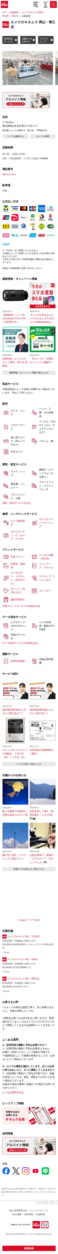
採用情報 (29, 1214)
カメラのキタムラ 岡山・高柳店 (22, 959)
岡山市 (15, 16)
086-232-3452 (9, 174)
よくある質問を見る (13, 1092)
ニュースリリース (39, 1210)
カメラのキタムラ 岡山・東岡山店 (24, 979)
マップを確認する (15, 136)
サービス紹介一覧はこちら (29, 764)
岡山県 (5, 16)
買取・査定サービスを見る (16, 503)
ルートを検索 (43, 136)
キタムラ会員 (45, 2)
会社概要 (17, 1214)
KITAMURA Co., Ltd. (23, 1234)
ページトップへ (47, 1202)
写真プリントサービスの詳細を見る (21, 606)
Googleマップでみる (29, 920)
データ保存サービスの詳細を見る (20, 643)
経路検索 (29, 1248)
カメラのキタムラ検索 (32, 12)
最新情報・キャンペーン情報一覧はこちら (29, 373)
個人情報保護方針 (18, 1210)
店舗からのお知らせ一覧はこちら (29, 869)
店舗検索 (36, 2)
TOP (4, 12)
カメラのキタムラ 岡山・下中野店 (24, 936)
